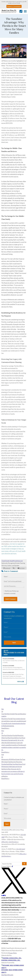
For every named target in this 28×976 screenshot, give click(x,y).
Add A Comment (10, 599)
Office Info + (5, 842)
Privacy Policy (12, 953)
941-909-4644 (20, 849)
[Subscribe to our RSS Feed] (14, 655)
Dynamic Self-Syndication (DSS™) (12, 971)
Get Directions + (14, 842)
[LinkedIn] (2, 895)
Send (14, 642)
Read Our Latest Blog (14, 700)
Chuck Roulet (5, 561)
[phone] (21, 11)
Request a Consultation (14, 6)
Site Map (4, 975)
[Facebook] (12, 866)
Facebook (7, 568)
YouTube (21, 568)
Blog (6, 651)
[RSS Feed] (5, 895)
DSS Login (10, 975)
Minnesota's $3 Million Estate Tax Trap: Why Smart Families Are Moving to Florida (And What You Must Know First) (14, 676)
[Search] (24, 863)
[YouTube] (4, 895)
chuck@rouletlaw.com (16, 561)
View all (19, 681)
